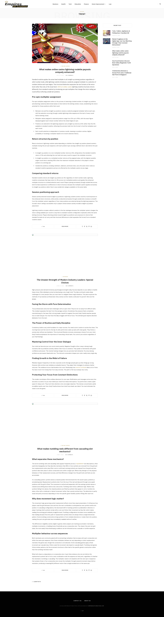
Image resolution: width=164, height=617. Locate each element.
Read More (65, 226)
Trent (44, 226)
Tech (70, 4)
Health (63, 4)
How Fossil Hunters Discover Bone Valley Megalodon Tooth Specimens (121, 63)
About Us (87, 600)
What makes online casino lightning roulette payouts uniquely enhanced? (65, 70)
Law (110, 4)
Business (55, 4)
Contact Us (77, 600)
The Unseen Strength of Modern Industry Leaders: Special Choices (65, 281)
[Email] (91, 226)
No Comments (69, 75)
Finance (86, 4)
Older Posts (37, 581)
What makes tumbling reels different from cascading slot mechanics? (65, 450)
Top (82, 610)
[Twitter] (86, 226)
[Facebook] (84, 226)
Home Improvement (98, 4)
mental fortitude (81, 367)
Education (78, 4)
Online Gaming (65, 66)
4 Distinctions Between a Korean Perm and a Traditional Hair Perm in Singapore (121, 72)
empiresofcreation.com (96, 605)
